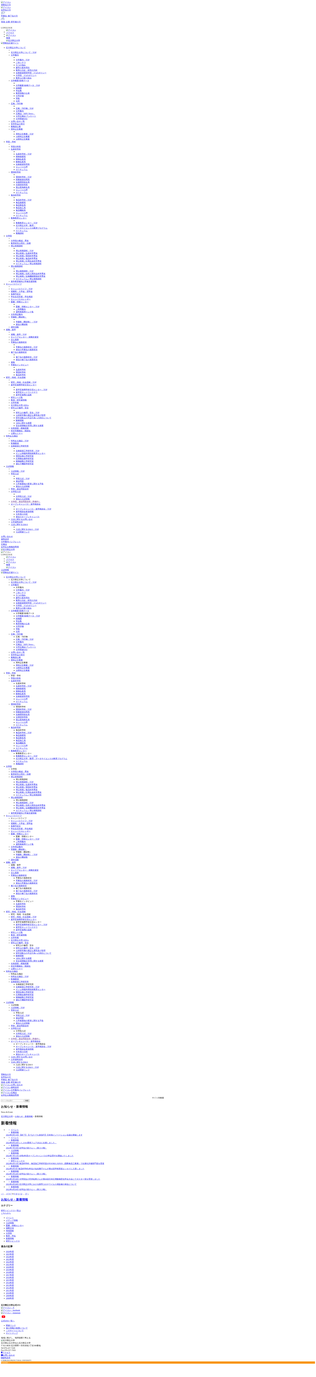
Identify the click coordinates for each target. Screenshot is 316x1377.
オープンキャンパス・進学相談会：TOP (33, 509)
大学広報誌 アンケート (26, 116)
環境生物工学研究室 (25, 456)
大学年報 (15, 403)
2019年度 (10, 1270)
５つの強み (21, 65)
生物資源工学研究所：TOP (27, 451)
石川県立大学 (7, 1116)
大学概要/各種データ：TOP (28, 85)
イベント (10, 1218)
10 (16, 1194)
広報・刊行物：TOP (24, 108)
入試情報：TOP (18, 471)
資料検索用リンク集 (25, 312)
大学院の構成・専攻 (20, 241)
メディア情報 (12, 1220)
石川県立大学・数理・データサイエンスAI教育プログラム (41, 759)
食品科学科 (16, 195)
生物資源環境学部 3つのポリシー (31, 73)
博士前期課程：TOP (24, 251)
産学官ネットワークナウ (27, 392)
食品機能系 (21, 210)
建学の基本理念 (23, 68)
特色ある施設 (12, 436)
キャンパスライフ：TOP (21, 289)
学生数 (19, 91)
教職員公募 (16, 126)
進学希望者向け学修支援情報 (24, 281)
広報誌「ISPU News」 (25, 114)
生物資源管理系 (23, 164)
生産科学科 (16, 149)
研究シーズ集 (17, 397)
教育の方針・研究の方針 (27, 70)
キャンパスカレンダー (21, 299)
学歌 (18, 98)
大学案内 (15, 55)
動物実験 (20, 420)
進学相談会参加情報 (25, 512)
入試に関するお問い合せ (22, 519)
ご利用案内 (21, 309)
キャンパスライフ (14, 284)
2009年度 (10, 1296)
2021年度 (10, 1264)
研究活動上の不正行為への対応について (33, 418)
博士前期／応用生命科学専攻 (28, 261)
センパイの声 (22, 167)
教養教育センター (19, 218)
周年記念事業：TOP (24, 134)
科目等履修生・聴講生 (21, 431)
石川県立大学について (16, 48)
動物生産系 (21, 162)
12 (21, 1194)
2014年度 (10, 1283)
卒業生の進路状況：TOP (26, 347)
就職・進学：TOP (19, 334)
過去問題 (20, 481)
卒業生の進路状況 (19, 342)
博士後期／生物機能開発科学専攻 (30, 276)
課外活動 (15, 327)
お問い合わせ (7, 536)
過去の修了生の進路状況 (27, 360)
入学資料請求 (17, 522)
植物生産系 (21, 159)
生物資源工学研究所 (20, 446)
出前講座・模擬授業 (20, 428)
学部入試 (15, 474)
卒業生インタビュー (20, 365)
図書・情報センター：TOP (27, 307)
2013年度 (10, 1285)
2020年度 (10, 1267)
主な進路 (15, 340)
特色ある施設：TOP (20, 441)
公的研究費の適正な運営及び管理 (30, 415)
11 (19, 1194)
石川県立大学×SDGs (20, 405)
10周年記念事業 (23, 137)
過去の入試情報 (23, 486)
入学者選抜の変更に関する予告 (29, 484)
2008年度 (10, 1298)
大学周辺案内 (17, 314)
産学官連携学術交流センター (24, 385)
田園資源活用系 (23, 179)
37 (26, 1194)
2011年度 (10, 1290)
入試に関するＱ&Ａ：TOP (27, 529)
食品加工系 (21, 208)
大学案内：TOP (23, 60)
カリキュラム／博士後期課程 (28, 279)
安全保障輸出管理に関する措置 (29, 426)
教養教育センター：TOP (26, 223)
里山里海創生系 (23, 187)
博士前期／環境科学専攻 (27, 256)
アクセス (6, 1353)
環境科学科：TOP (23, 177)
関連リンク (11, 1325)
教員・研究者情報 (19, 400)
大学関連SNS (21, 119)
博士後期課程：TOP (24, 271)
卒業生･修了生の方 (9, 1080)
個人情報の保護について (17, 1328)
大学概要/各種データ (20, 81)
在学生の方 (6, 1077)
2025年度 (10, 1254)
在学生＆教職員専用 (10, 547)
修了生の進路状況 (19, 352)
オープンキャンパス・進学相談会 (25, 504)
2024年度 (10, 1257)
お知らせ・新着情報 (24, 1116)
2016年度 (10, 1277)
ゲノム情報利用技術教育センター (30, 453)
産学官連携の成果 (24, 395)
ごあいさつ (21, 62)
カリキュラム (22, 169)
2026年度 (10, 1252)
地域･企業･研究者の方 (11, 1082)
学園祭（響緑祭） (19, 317)
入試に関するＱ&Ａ (19, 524)
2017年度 (10, 1275)
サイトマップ (12, 1333)
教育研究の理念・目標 (21, 243)
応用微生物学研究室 (25, 459)
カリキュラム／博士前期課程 (28, 264)
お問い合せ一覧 (18, 121)
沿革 (18, 101)
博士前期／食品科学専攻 (27, 258)
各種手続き (16, 294)
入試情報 (10, 466)
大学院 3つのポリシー (26, 75)
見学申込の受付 (18, 124)
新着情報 (10, 1238)
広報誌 (4, 544)
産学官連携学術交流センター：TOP (31, 390)
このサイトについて (15, 1331)
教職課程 (20, 233)
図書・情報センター (20, 302)
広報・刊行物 (17, 104)
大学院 (9, 236)
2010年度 (10, 1293)
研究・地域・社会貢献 (16, 377)
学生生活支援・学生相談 (22, 297)
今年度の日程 (22, 514)
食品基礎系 (21, 202)
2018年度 (10, 1272)
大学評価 (20, 96)
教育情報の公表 (23, 93)
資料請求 (5, 539)
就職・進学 (11, 330)
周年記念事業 (17, 129)
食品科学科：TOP (23, 200)
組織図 (19, 88)
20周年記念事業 (23, 139)
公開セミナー (17, 433)
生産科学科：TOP (23, 154)
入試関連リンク (23, 532)
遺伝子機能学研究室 (25, 464)
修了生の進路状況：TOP (26, 357)
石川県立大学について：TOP (23, 52)
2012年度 (10, 1288)
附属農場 (15, 443)
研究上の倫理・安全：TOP (27, 413)
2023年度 (10, 1259)
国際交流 (10, 1228)
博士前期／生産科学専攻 (27, 253)
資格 (13, 362)
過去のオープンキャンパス (28, 517)
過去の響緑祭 (22, 324)
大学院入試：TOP (23, 496)
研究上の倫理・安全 (20, 408)
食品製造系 (21, 205)
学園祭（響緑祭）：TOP (26, 322)
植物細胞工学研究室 (25, 461)
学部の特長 (16, 147)
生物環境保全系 (23, 182)
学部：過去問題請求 (20, 489)
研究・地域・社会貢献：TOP (23, 382)
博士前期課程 (17, 246)
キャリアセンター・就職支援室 (25, 337)
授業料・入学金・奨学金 (22, 291)
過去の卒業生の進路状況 (27, 350)
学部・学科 (11, 142)
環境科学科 (16, 172)
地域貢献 (10, 1231)
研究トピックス (13, 1241)
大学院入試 (16, 491)
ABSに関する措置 (24, 423)
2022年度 (10, 1262)
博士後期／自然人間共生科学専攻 (30, 274)
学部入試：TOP (23, 479)
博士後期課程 (17, 266)
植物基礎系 (21, 157)
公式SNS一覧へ (8, 1321)
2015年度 (10, 1280)
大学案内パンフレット (11, 542)
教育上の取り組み (24, 78)
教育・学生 (11, 1236)
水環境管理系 (22, 185)
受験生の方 (6, 1074)
